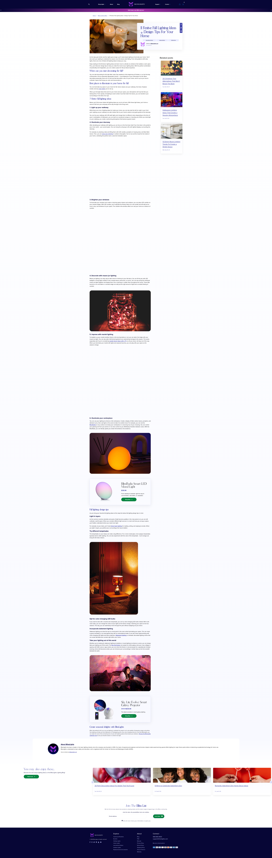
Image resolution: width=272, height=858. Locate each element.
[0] (183, 4)
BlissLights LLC (154, 43)
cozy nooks (102, 89)
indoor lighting (162, 40)
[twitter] (181, 28)
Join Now (159, 816)
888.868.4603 (157, 837)
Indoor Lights (116, 843)
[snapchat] (100, 842)
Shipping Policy (141, 847)
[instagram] (91, 842)
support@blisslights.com (160, 839)
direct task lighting (116, 526)
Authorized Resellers (118, 837)
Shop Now (129, 499)
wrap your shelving (107, 134)
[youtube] (98, 842)
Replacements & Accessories (120, 849)
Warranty (139, 852)
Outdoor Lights (117, 847)
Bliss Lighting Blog (102, 15)
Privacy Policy (140, 843)
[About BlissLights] (53, 748)
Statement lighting (121, 635)
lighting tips (173, 40)
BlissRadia (93, 425)
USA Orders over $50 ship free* (136, 10)
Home (94, 15)
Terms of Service (141, 849)
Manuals (139, 841)
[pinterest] (181, 31)
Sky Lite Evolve (115, 645)
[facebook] (181, 24)
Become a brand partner (159, 843)
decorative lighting (149, 40)
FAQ (138, 839)
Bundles (115, 839)
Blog (138, 837)
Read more (31, 776)
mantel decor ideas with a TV (118, 341)
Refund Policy (140, 845)
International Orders (118, 845)
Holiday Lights (116, 841)
